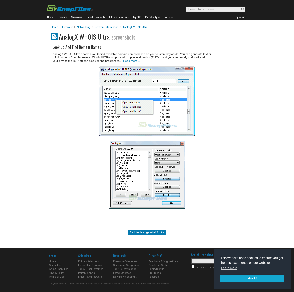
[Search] (240, 9)
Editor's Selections (89, 261)
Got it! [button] (252, 278)
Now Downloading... (125, 276)
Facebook (154, 276)
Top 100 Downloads (124, 268)
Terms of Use (56, 276)
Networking (83, 27)
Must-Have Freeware (90, 276)
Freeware (67, 27)
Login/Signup (156, 268)
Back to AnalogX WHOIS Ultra (147, 232)
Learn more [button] (229, 268)
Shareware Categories (126, 265)
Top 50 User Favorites (90, 268)
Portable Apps (86, 272)
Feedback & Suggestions (163, 261)
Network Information (106, 27)
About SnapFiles (58, 268)
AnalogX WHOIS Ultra (135, 27)
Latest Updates (122, 272)
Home (54, 27)
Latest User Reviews (90, 265)
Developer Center (158, 265)
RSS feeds (155, 272)
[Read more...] (131, 60)
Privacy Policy (56, 272)
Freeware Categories (125, 261)
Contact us (55, 265)
